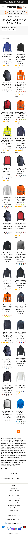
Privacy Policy (14, 510)
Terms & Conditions (14, 500)
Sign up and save (13, 519)
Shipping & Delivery (14, 490)
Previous (2, 12)
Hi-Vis (4, 29)
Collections (16, 16)
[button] (7, 66)
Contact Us (14, 488)
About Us (14, 485)
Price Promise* (15, 11)
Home (10, 16)
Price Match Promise (14, 505)
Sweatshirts (12, 29)
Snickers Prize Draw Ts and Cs (14, 503)
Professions (14, 513)
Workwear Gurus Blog (14, 498)
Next (26, 12)
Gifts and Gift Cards (14, 495)
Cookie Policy (14, 508)
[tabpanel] (14, 12)
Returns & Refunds (14, 493)
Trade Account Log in (14, 515)
